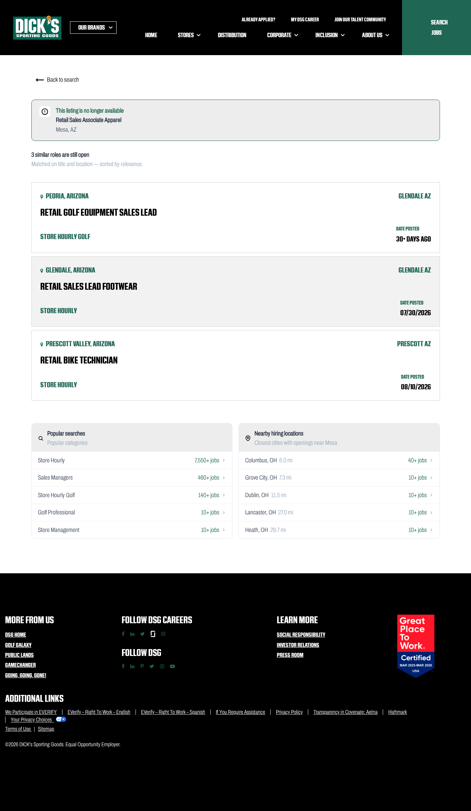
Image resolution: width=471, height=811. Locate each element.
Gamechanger (20, 665)
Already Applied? (258, 19)
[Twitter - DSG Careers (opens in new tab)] (142, 634)
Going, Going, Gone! (25, 675)
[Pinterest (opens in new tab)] (142, 666)
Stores (186, 35)
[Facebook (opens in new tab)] (123, 666)
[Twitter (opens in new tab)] (152, 666)
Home (151, 35)
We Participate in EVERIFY (31, 712)
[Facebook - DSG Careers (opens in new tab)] (123, 634)
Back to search (62, 79)
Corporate (279, 35)
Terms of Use (18, 729)
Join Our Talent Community (360, 19)
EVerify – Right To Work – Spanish (173, 712)
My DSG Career (305, 19)
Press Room (290, 655)
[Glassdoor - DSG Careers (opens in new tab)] (153, 634)
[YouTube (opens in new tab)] (172, 666)
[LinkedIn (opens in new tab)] (132, 666)
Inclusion (326, 35)
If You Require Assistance (240, 712)
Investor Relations (298, 645)
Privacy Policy (289, 712)
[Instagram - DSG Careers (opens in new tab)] (163, 634)
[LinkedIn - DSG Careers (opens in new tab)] (132, 634)
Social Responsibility (301, 634)
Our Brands (91, 27)
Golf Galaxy (18, 645)
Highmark (397, 712)
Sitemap (46, 729)
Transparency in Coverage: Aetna (345, 712)
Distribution (232, 35)
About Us (372, 35)
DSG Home (15, 634)
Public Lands (19, 655)
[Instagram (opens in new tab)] (162, 666)
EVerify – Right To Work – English (99, 712)
